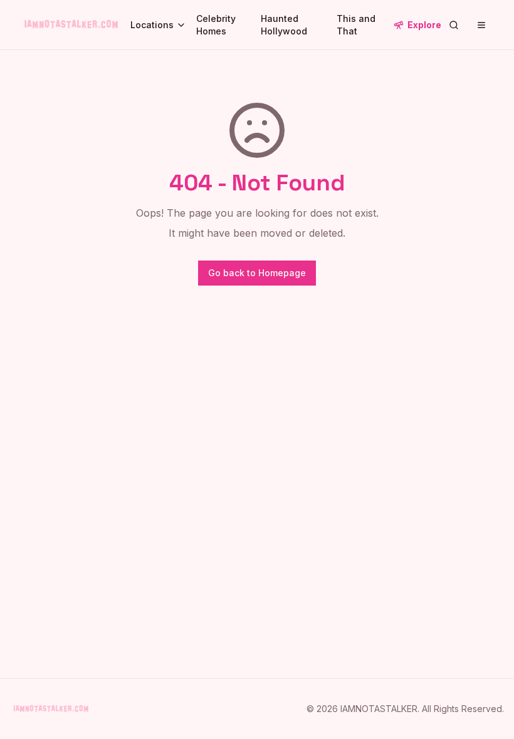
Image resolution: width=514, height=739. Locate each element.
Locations (152, 24)
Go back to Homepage (257, 272)
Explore (424, 24)
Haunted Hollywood (284, 24)
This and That (356, 24)
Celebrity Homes (216, 24)
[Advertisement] (257, 429)
